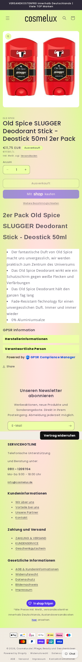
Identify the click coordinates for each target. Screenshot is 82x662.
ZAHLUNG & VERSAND (30, 538)
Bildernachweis (26, 585)
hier (34, 619)
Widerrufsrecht (26, 574)
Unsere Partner (26, 512)
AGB (12, 658)
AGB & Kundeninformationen (37, 569)
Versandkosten (29, 155)
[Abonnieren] (70, 425)
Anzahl (7, 162)
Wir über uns (24, 502)
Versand (23, 658)
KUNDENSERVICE (27, 543)
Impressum (23, 590)
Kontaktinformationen (62, 658)
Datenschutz (25, 579)
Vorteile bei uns (27, 507)
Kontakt (21, 517)
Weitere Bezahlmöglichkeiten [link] (41, 203)
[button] (7, 18)
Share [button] (11, 366)
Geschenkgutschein (30, 548)
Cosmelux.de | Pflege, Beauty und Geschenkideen (46, 648)
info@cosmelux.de (20, 482)
